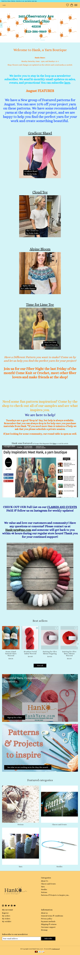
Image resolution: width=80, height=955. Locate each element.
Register (5, 913)
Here (54, 443)
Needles (59, 867)
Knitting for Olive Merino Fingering (50, 653)
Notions (21, 825)
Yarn (20, 867)
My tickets (6, 919)
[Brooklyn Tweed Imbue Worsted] (30, 637)
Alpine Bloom (40, 249)
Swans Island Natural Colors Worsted (11, 654)
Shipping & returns (49, 924)
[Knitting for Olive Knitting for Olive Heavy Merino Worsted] (69, 637)
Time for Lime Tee (40, 305)
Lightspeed (56, 949)
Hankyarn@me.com (18, 529)
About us (44, 913)
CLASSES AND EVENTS (62, 507)
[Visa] (39, 952)
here (67, 82)
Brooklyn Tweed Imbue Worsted (30, 653)
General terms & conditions (52, 916)
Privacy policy (46, 919)
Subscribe (48, 939)
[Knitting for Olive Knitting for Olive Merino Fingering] (49, 637)
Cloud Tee (40, 192)
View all (40, 666)
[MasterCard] (36, 952)
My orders (6, 916)
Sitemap (44, 930)
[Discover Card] (43, 952)
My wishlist (6, 921)
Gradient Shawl (40, 133)
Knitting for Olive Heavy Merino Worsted (69, 654)
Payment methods (48, 921)
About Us (44, 881)
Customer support (48, 927)
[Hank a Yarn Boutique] (4, 5)
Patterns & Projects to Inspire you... (55, 895)
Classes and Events (59, 825)
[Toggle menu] (76, 5)
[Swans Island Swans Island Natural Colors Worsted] (10, 637)
